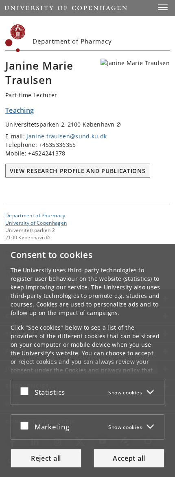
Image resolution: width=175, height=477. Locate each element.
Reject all (46, 458)
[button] (163, 7)
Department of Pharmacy (35, 215)
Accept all (129, 458)
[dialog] (87, 360)
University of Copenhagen (36, 222)
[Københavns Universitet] (15, 38)
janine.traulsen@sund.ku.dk (66, 136)
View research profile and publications (78, 171)
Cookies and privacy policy (102, 370)
